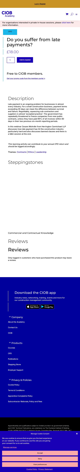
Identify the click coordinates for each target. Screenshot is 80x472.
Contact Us (12, 327)
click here (66, 22)
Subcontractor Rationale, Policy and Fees (25, 401)
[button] (77, 434)
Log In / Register (40, 4)
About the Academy (16, 322)
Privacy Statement (45, 469)
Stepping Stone (14, 364)
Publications (13, 359)
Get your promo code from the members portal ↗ (26, 78)
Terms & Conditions (16, 390)
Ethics (31, 152)
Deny (40, 459)
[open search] (72, 14)
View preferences (40, 464)
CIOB (10, 333)
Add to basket (25, 60)
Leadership (41, 152)
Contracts (21, 152)
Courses (11, 348)
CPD (10, 353)
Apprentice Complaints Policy (20, 396)
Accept (40, 453)
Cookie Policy (31, 469)
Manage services (10, 447)
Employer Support (15, 370)
